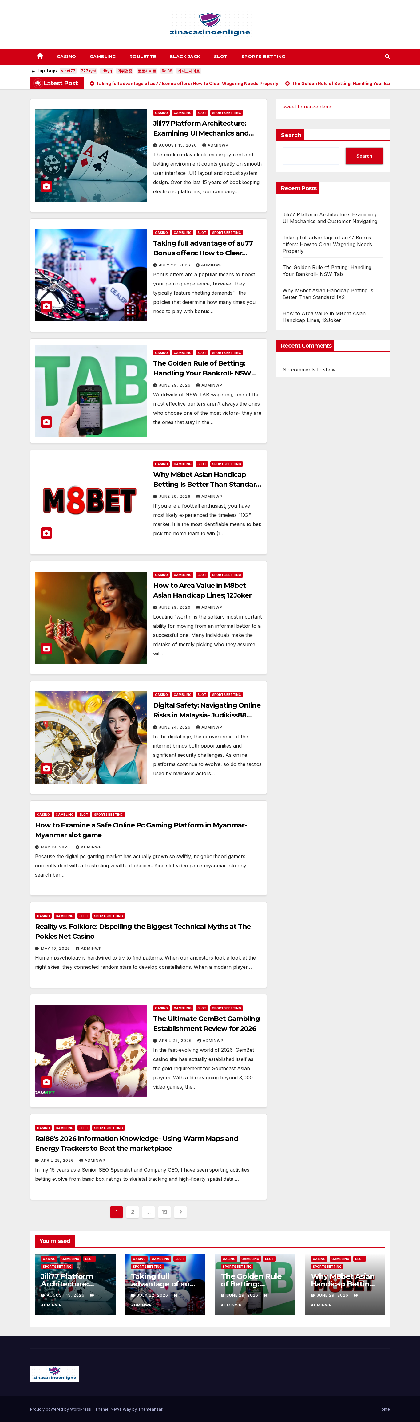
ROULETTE (142, 56)
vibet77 (68, 71)
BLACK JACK (185, 56)
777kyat (88, 71)
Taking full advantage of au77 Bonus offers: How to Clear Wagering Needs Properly (203, 253)
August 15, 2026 (178, 145)
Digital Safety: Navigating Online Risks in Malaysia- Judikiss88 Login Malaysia (206, 715)
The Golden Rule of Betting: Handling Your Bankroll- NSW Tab (202, 373)
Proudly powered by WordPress (61, 1409)
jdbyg (106, 71)
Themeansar (150, 1409)
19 (164, 1212)
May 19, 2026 (56, 847)
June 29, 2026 (175, 385)
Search (291, 135)
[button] (387, 56)
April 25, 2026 (176, 1040)
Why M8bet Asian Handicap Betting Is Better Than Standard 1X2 (206, 484)
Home (384, 1409)
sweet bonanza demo (308, 107)
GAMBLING (103, 56)
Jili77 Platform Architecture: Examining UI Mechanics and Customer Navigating (200, 133)
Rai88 (167, 71)
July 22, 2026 (175, 265)
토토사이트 (147, 71)
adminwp (218, 145)
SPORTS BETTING (263, 56)
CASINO (66, 56)
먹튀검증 (124, 71)
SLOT (221, 56)
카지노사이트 (189, 71)
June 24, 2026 (175, 727)
